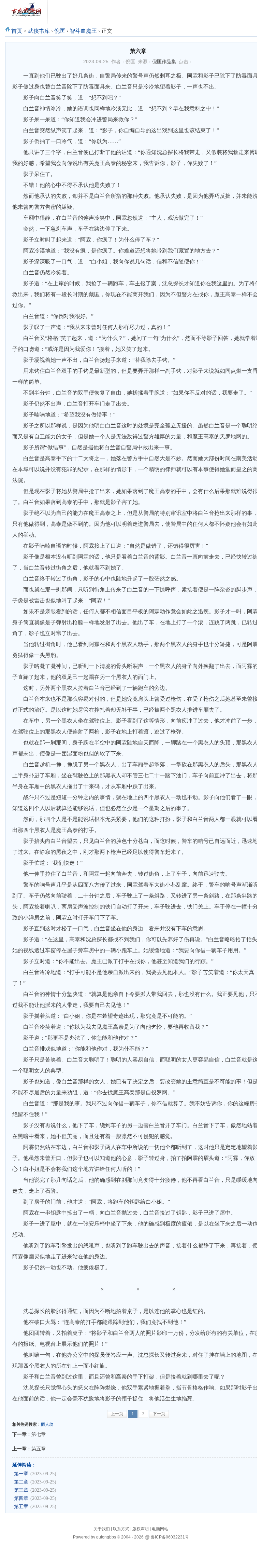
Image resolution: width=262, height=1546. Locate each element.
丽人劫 (47, 1424)
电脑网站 (160, 1529)
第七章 (38, 1434)
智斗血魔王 (83, 31)
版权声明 (140, 1529)
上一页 (117, 1413)
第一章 (21, 1473)
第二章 (21, 1482)
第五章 (38, 1448)
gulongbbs (106, 1537)
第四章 (21, 1498)
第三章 (21, 1490)
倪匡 (59, 31)
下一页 (159, 1413)
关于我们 (101, 1529)
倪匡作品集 (164, 61)
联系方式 (121, 1529)
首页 (16, 31)
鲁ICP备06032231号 (170, 1537)
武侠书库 (39, 31)
